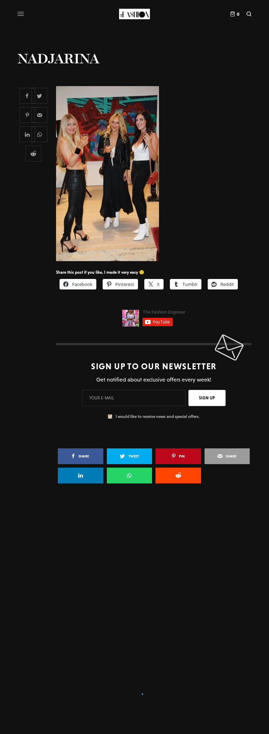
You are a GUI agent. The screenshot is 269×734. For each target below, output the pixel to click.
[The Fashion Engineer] (134, 14)
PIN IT (157, 173)
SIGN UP (207, 398)
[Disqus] (134, 590)
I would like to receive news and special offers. (158, 416)
